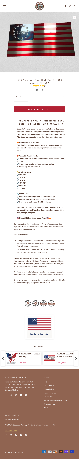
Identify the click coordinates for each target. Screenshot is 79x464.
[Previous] (3, 358)
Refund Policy (49, 385)
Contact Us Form (11, 430)
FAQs (45, 382)
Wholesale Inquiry (50, 404)
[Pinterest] (16, 394)
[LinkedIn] (26, 394)
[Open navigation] (4, 6)
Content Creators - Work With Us (55, 400)
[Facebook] (6, 394)
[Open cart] (75, 6)
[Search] (70, 6)
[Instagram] (11, 394)
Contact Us (48, 397)
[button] (39, 86)
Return (46, 408)
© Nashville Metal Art (14, 452)
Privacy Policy (49, 389)
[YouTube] (21, 394)
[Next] (76, 358)
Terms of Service (50, 393)
